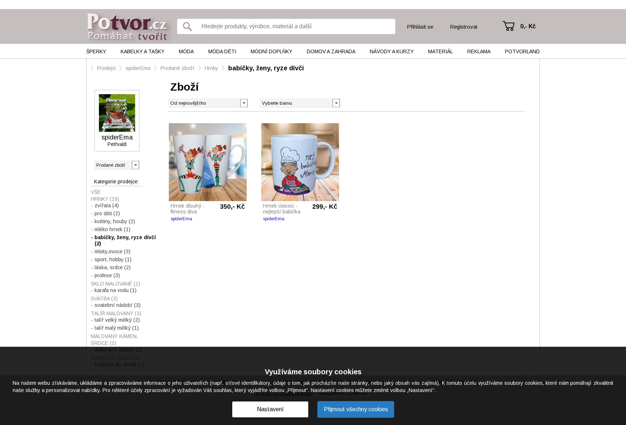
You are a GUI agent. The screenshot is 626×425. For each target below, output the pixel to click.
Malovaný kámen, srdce (114, 339)
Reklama (479, 51)
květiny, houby (115, 221)
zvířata (107, 205)
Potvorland (522, 51)
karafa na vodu (116, 290)
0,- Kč (528, 26)
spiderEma (138, 68)
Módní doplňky (271, 51)
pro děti (107, 213)
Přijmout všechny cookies (356, 409)
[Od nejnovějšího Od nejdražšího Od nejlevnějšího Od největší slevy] (208, 103)
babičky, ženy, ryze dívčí (266, 68)
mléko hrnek (112, 229)
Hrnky (211, 68)
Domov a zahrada (331, 51)
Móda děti (222, 51)
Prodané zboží (177, 68)
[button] (336, 102)
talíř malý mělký (117, 328)
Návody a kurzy (392, 51)
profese (107, 275)
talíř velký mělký (117, 320)
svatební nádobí (118, 305)
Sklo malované (115, 284)
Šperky (96, 51)
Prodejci (106, 68)
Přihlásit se (420, 27)
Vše (96, 192)
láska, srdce (113, 267)
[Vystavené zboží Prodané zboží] (117, 165)
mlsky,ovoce (112, 251)
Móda (186, 51)
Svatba (104, 298)
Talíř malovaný (116, 313)
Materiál (440, 51)
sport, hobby (113, 259)
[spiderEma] (117, 113)
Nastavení (270, 409)
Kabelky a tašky (142, 51)
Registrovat (463, 27)
